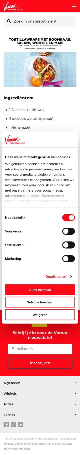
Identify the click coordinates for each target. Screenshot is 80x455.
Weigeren (40, 314)
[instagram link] (13, 424)
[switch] (68, 231)
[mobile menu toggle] (72, 6)
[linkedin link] (20, 424)
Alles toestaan (40, 289)
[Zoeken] (8, 21)
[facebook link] (6, 424)
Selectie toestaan (40, 302)
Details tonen (56, 276)
